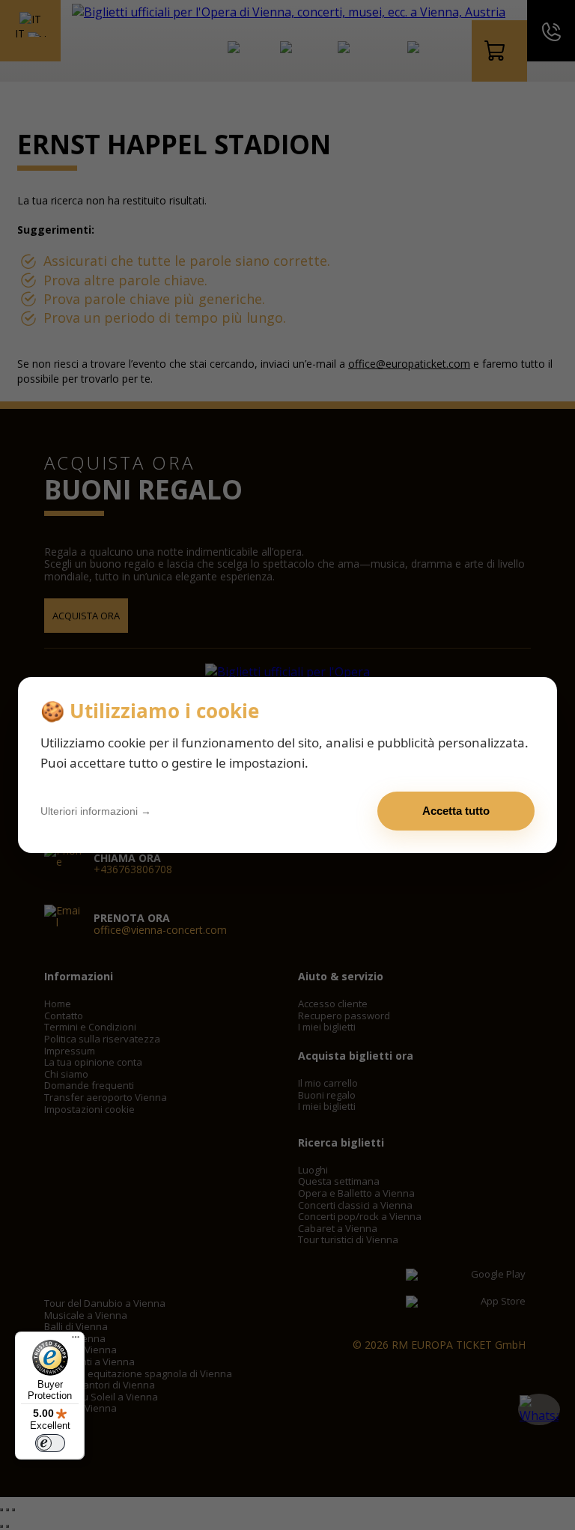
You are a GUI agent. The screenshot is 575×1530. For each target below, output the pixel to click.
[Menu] (76, 1341)
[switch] (50, 1443)
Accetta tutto (456, 810)
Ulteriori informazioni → (95, 811)
